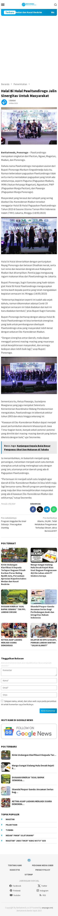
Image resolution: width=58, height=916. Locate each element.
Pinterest (16, 890)
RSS (44, 895)
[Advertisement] (29, 46)
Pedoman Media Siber (42, 865)
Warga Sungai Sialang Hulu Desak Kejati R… (33, 767)
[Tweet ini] (40, 509)
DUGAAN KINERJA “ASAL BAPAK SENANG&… (28, 779)
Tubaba (9, 830)
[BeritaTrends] (29, 4)
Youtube (16, 895)
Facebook (17, 886)
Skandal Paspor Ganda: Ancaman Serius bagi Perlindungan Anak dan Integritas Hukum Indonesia (42, 612)
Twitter (44, 886)
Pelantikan (11, 825)
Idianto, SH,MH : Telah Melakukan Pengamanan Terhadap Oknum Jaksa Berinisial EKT (46, 524)
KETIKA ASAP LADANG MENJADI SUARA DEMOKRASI (11, 642)
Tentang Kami (15, 865)
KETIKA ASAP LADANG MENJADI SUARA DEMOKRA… (32, 803)
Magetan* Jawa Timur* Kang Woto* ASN (26, 840)
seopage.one (47, 907)
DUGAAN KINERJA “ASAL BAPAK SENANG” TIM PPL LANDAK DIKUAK (13, 609)
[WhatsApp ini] (54, 509)
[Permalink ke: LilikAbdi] (4, 101)
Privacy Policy (42, 870)
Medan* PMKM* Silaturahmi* (20, 835)
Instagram (44, 890)
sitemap (29, 874)
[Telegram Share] (47, 509)
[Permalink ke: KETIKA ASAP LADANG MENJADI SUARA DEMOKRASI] (14, 630)
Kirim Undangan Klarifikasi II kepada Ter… (34, 755)
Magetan (10, 819)
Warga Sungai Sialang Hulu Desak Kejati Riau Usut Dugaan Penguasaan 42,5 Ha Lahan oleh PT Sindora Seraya (44, 570)
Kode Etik (15, 870)
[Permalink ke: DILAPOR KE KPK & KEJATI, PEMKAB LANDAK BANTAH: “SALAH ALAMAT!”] (44, 630)
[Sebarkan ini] (33, 509)
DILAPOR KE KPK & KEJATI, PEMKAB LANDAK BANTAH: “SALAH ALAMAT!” (44, 642)
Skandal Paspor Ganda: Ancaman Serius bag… (32, 791)
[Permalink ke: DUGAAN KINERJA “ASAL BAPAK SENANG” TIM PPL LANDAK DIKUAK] (14, 596)
